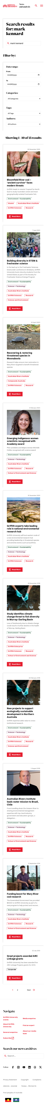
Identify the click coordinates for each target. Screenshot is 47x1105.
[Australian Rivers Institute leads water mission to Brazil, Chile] (23, 783)
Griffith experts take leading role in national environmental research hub (23, 529)
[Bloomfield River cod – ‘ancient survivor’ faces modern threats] (23, 163)
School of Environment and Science (22, 473)
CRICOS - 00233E (10, 1086)
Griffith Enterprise (15, 646)
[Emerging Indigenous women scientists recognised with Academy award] (23, 422)
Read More (16, 216)
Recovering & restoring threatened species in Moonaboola (19, 356)
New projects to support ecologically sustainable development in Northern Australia (20, 712)
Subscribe (7, 1038)
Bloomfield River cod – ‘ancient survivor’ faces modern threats (19, 182)
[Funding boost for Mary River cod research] (23, 878)
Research (29, 208)
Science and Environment (18, 300)
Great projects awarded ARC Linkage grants (22, 957)
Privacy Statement (10, 1080)
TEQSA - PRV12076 (28, 1086)
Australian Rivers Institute (28, 203)
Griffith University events (10, 1018)
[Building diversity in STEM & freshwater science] (23, 244)
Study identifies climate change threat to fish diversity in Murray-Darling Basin (23, 616)
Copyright (25, 1080)
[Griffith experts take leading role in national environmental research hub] (23, 510)
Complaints (37, 1080)
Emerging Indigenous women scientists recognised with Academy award (22, 441)
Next (29, 990)
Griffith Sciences (15, 208)
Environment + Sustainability (19, 199)
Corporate (12, 969)
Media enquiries (29, 1018)
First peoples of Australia (12, 1093)
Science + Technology (16, 286)
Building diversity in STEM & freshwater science (22, 262)
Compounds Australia (16, 381)
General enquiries (10, 1032)
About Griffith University (8, 1025)
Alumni (11, 203)
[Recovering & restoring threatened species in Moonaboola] (23, 337)
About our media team (29, 1032)
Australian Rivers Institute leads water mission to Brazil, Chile (23, 802)
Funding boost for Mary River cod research (23, 895)
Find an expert (28, 1025)
